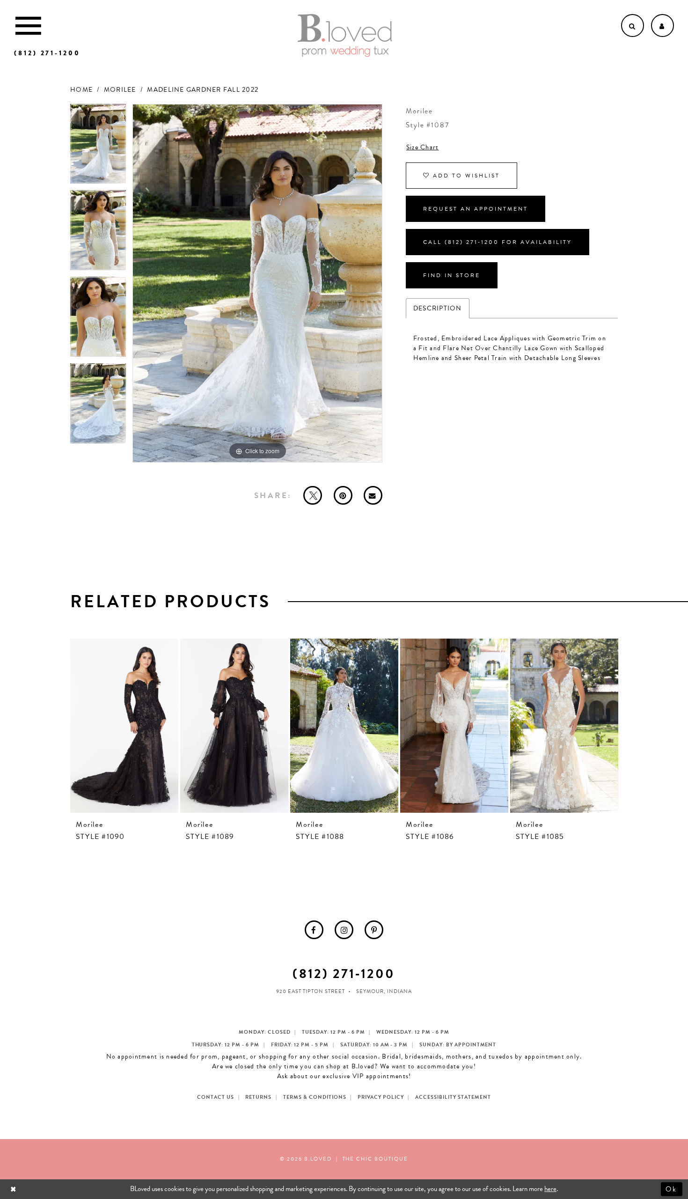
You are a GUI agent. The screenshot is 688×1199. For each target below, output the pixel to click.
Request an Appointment (475, 209)
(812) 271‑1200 (344, 973)
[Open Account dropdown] (662, 25)
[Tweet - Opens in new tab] (312, 495)
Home (81, 90)
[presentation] (124, 726)
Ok (672, 1189)
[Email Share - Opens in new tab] (373, 495)
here (550, 1189)
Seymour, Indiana (384, 991)
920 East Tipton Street (310, 991)
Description (437, 308)
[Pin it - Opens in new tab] (343, 495)
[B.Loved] (345, 35)
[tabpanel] (98, 147)
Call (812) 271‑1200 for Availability (497, 242)
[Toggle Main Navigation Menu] (28, 25)
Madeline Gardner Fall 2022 (202, 90)
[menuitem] (314, 929)
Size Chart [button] (422, 147)
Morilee (120, 90)
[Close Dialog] (14, 1189)
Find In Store (451, 275)
